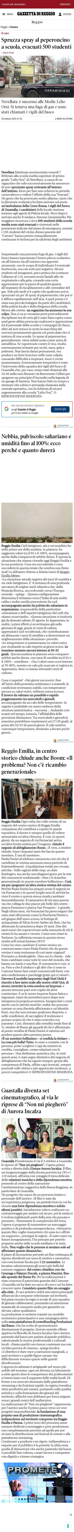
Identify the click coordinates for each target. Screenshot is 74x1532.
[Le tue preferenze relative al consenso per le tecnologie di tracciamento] (68, 1526)
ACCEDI (67, 14)
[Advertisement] (27, 147)
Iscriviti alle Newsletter (13, 4)
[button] (37, 1482)
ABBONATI (65, 4)
